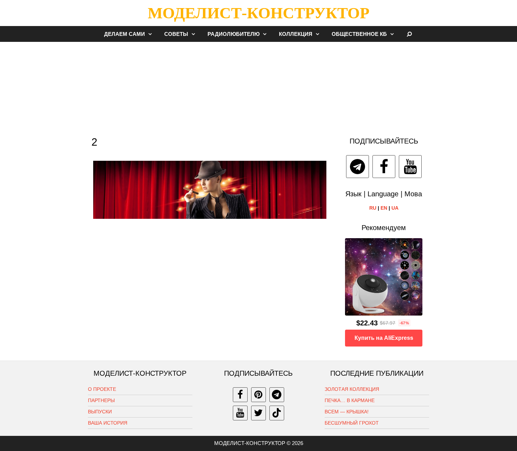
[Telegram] (357, 166)
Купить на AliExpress (384, 338)
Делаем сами (124, 34)
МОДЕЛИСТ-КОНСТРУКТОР (258, 13)
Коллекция (295, 34)
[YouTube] (410, 166)
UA (394, 208)
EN (384, 208)
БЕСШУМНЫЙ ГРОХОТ (352, 423)
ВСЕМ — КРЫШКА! (347, 411)
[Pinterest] (258, 394)
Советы (176, 34)
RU (372, 208)
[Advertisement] (258, 86)
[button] (152, 34)
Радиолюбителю (234, 34)
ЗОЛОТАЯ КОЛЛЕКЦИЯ (352, 389)
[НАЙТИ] (409, 34)
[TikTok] (276, 413)
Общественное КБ (359, 34)
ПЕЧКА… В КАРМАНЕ (350, 400)
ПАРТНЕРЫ (101, 400)
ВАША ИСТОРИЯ (107, 423)
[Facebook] (383, 166)
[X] (258, 413)
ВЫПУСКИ (100, 411)
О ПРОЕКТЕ (102, 389)
